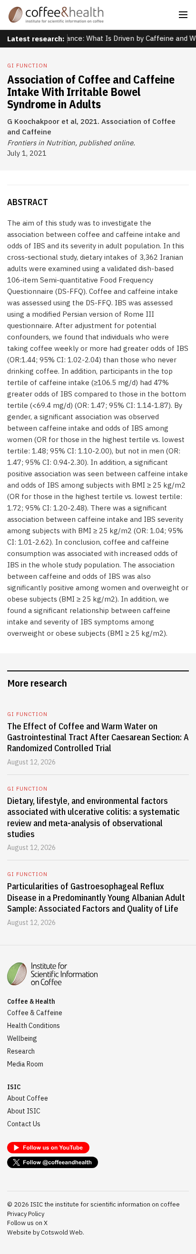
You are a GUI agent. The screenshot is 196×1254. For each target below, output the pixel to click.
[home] (56, 14)
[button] (183, 14)
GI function (27, 65)
